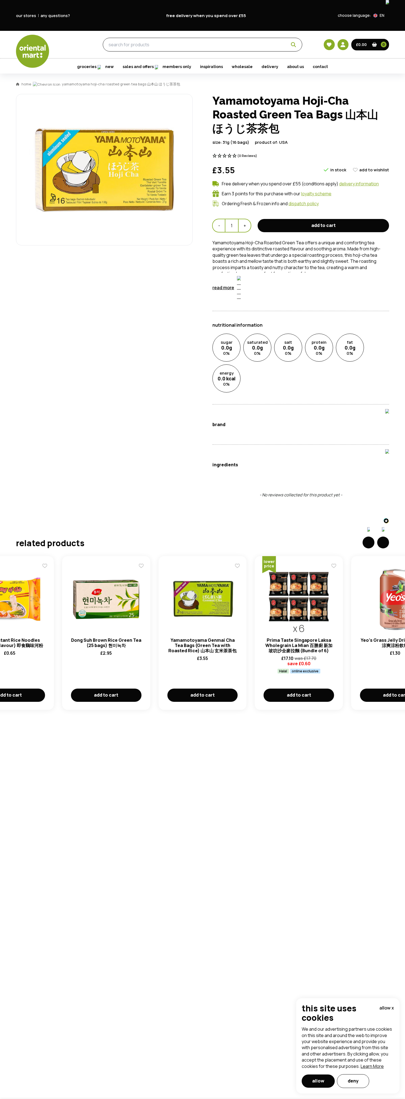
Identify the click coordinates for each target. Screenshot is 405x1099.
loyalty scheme (316, 194)
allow (318, 1081)
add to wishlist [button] (374, 170)
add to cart (323, 225)
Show (320, 297)
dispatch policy (303, 204)
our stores (26, 15)
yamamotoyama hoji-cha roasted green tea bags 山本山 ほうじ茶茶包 (121, 84)
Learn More (372, 1066)
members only (177, 66)
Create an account (285, 370)
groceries (70, 45)
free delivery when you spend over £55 (206, 15)
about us (295, 66)
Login (271, 318)
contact (320, 66)
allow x (386, 1008)
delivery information (359, 184)
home (26, 84)
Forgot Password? (271, 339)
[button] (381, 15)
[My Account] (343, 44)
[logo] (32, 51)
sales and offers (138, 66)
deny (353, 1081)
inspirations (211, 66)
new (109, 66)
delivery (269, 66)
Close (327, 236)
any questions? (55, 15)
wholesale (242, 66)
